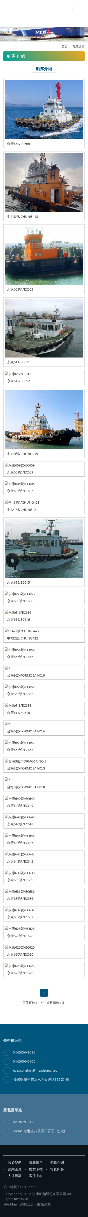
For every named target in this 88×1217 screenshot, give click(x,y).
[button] (6, 34)
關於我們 (14, 1162)
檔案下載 (36, 1169)
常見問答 (57, 1169)
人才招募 (14, 1175)
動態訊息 (14, 1169)
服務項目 (36, 1162)
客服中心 (36, 1175)
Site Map (10, 1204)
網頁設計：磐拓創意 (35, 1204)
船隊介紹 (57, 1162)
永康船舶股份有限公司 (28, 18)
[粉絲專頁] (53, 8)
